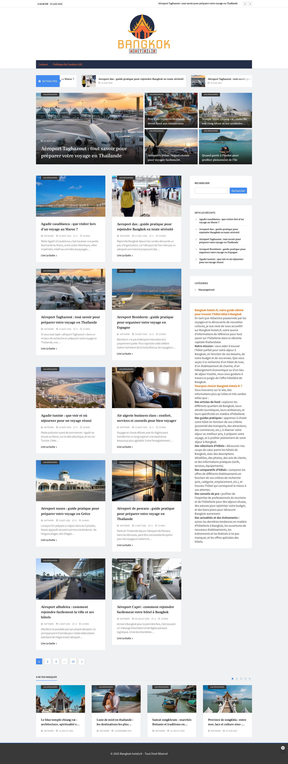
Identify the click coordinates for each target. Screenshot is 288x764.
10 (73, 661)
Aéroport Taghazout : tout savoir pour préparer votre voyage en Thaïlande (220, 79)
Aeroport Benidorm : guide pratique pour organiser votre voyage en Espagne (196, 3)
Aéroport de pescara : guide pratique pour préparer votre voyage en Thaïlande (145, 513)
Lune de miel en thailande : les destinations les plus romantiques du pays (115, 724)
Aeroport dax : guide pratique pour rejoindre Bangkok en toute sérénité (110, 79)
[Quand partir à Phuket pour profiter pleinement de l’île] (225, 146)
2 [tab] (237, 679)
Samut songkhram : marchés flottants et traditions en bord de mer (171, 724)
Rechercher (202, 183)
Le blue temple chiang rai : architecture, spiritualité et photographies (59, 724)
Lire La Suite (48, 255)
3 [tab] (241, 679)
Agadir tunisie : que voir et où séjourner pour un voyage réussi (221, 261)
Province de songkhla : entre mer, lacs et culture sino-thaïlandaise (227, 724)
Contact (43, 64)
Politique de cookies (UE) (67, 64)
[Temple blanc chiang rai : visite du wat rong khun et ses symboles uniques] (225, 110)
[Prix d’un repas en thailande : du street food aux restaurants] (171, 110)
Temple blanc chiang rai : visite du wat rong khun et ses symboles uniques (224, 123)
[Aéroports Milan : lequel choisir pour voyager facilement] (171, 146)
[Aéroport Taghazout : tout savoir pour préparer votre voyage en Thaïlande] (167, 81)
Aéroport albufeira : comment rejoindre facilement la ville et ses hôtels (67, 612)
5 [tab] (250, 679)
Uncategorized (50, 94)
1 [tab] (232, 679)
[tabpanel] (60, 711)
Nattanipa (49, 236)
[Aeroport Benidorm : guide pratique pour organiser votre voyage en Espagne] (89, 128)
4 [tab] (245, 679)
